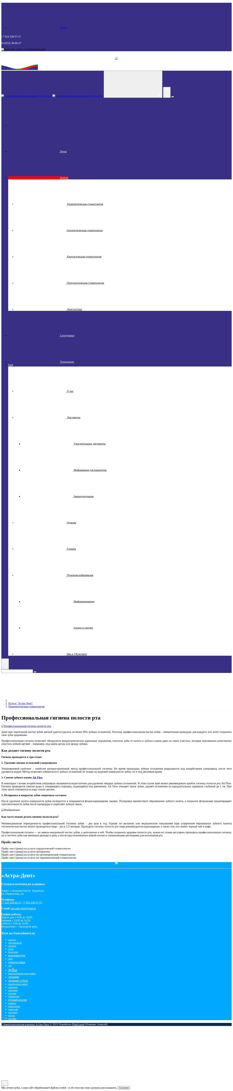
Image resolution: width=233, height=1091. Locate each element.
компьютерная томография (21, 973)
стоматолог (14, 996)
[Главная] (33, 700)
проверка (13, 990)
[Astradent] (33, 125)
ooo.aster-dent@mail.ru (23, 908)
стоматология (17, 1000)
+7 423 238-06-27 (11, 902)
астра (10, 949)
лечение (13, 977)
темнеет (12, 1003)
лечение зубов (18, 980)
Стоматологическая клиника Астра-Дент (25, 1024)
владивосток (16, 955)
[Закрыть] (4, 1083)
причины (13, 987)
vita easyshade (15, 943)
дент (10, 959)
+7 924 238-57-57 (32, 902)
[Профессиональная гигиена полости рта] (26, 726)
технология (14, 1006)
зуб (10, 966)
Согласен (124, 1088)
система (12, 993)
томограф (13, 1009)
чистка (11, 1015)
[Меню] (172, 96)
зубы (12, 969)
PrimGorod (78, 1024)
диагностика (16, 962)
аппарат (12, 946)
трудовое (12, 1012)
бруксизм (13, 952)
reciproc (12, 940)
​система (12, 1018)
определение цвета (17, 984)
